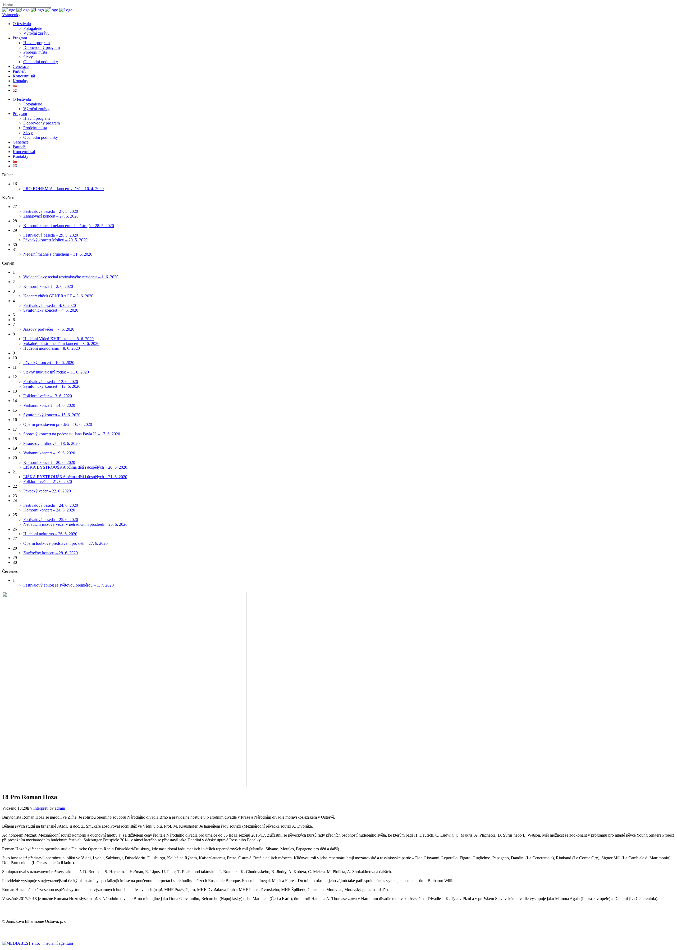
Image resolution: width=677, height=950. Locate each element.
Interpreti (40, 808)
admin (60, 808)
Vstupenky (11, 14)
